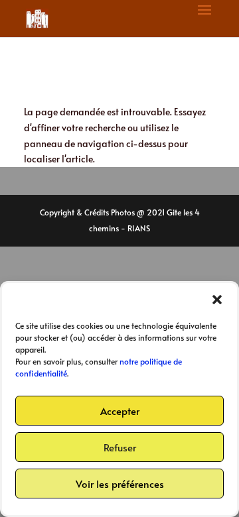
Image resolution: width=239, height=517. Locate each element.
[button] (217, 299)
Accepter (119, 411)
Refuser (120, 447)
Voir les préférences (120, 483)
